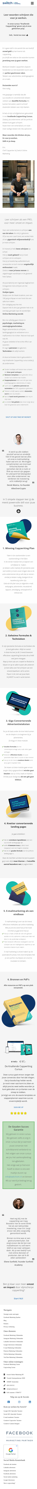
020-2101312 (10, 1385)
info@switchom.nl (13, 1176)
